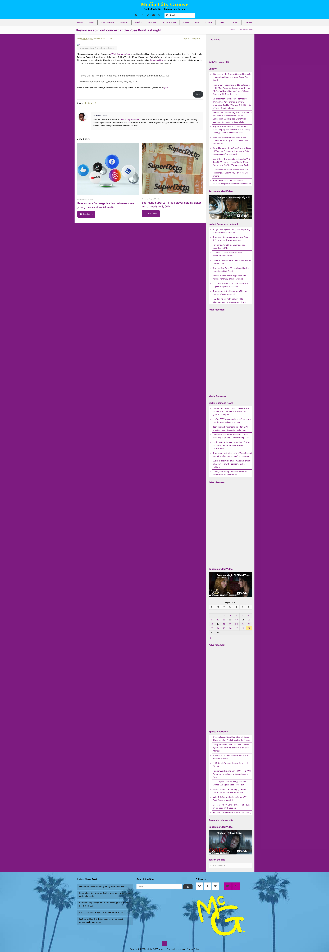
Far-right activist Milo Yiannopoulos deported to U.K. (229, 262)
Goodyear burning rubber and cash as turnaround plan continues (230, 489)
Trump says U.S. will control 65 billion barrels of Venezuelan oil (230, 309)
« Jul (211, 654)
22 (249, 640)
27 (236, 644)
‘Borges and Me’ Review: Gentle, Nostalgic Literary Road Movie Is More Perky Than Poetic (232, 93)
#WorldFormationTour (120, 54)
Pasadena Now (157, 60)
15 (249, 636)
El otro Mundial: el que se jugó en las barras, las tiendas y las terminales (229, 807)
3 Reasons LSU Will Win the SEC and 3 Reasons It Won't (230, 773)
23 (212, 644)
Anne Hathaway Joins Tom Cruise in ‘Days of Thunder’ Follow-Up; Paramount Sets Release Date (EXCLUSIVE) (232, 167)
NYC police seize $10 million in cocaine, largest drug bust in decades (231, 301)
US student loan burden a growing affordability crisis (103, 903)
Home (232, 30)
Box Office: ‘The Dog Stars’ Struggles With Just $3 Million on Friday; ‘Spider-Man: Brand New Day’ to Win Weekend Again (232, 178)
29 (249, 644)
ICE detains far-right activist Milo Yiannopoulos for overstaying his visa (229, 316)
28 (242, 644)
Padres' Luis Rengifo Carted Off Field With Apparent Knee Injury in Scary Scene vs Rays (232, 790)
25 (224, 644)
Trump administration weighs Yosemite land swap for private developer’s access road (232, 470)
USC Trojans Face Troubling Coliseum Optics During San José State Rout (229, 799)
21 (242, 640)
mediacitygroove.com (129, 121)
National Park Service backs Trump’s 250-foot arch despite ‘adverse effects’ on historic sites (231, 461)
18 (224, 640)
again (165, 89)
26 (230, 644)
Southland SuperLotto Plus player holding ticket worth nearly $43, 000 (103, 920)
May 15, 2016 (131, 83)
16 (212, 640)
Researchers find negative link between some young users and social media (105, 910)
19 (230, 640)
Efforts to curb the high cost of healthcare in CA (101, 929)
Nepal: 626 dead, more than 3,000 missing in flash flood (232, 278)
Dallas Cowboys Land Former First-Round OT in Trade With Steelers (231, 822)
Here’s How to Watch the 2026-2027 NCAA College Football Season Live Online (232, 198)
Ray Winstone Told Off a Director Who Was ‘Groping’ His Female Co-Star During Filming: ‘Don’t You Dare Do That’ (231, 146)
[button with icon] (199, 902)
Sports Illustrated (218, 747)
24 (218, 644)
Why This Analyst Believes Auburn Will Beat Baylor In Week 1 (230, 814)
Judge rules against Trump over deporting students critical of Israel (231, 247)
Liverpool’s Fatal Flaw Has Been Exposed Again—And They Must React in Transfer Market (231, 764)
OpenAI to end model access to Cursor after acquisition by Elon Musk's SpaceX (231, 452)
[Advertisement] (228, 367)
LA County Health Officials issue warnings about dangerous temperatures (101, 936)
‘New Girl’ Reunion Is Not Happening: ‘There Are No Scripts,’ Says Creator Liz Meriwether (230, 157)
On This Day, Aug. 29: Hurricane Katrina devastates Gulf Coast (231, 285)
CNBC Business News (221, 419)
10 (218, 636)
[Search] (188, 903)
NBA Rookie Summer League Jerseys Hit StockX (231, 781)
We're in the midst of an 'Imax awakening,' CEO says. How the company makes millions (231, 480)
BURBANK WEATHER (230, 70)
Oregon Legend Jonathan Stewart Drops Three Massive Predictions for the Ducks (231, 754)
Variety (213, 85)
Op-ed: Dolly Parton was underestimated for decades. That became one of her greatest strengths (231, 428)
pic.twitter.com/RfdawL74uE (154, 77)
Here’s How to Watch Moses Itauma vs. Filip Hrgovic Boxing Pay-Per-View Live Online (231, 189)
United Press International (223, 240)
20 (236, 640)
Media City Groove (164, 4)
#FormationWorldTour (129, 77)
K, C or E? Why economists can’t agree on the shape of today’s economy (232, 437)
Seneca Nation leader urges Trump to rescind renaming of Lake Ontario (229, 293)
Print (198, 96)
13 (236, 636)
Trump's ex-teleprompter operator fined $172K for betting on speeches (230, 255)
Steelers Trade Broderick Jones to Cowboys (232, 829)
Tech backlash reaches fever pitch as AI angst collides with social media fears (230, 444)
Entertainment (246, 30)
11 (224, 636)
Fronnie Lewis (86, 38)
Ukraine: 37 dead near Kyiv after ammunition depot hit (227, 270)
